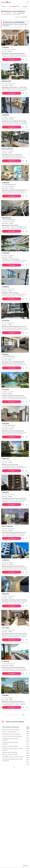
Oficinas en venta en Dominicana (9, 752)
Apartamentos (21, 13)
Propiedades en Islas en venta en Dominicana (12, 756)
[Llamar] (23, 59)
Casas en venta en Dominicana (9, 731)
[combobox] (21, 17)
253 (23, 714)
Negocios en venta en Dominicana (10, 746)
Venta (15, 13)
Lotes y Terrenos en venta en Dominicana (12, 736)
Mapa (26, 865)
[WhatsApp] (26, 59)
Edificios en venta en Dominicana (10, 754)
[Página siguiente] (26, 715)
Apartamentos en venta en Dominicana (11, 734)
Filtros (25, 6)
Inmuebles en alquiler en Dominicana (10, 729)
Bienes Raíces (8, 13)
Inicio (2, 13)
